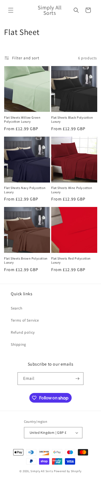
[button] (11, 10)
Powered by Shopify (68, 471)
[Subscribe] (77, 378)
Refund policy (23, 332)
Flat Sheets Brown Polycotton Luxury (26, 260)
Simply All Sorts (42, 471)
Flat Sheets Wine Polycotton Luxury (71, 190)
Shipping (18, 344)
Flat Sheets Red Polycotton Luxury (71, 260)
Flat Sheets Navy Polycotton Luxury (25, 190)
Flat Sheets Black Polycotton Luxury (72, 119)
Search (17, 308)
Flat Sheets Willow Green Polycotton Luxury (22, 119)
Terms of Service (25, 320)
